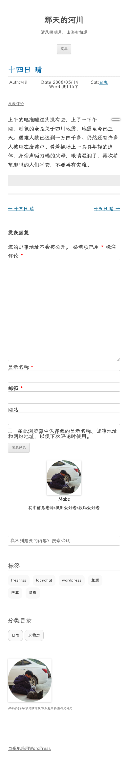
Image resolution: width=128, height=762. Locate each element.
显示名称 (20, 367)
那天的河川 (64, 20)
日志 (103, 82)
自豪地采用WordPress (29, 748)
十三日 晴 (21, 208)
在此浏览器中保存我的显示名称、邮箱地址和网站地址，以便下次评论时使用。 (62, 433)
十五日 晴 (107, 208)
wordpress (71, 580)
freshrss (18, 580)
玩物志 (34, 635)
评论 (15, 256)
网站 (13, 410)
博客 (15, 592)
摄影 (33, 592)
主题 (95, 580)
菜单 (64, 49)
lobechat (44, 580)
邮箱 (15, 388)
